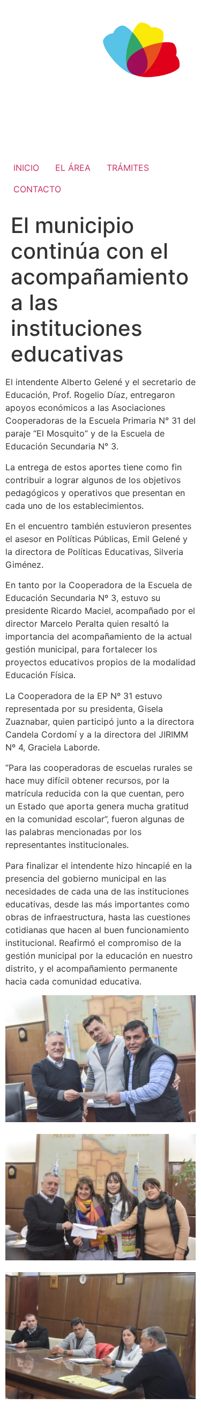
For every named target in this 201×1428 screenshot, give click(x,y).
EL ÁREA (73, 167)
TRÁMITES (128, 167)
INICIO (26, 167)
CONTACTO (37, 189)
